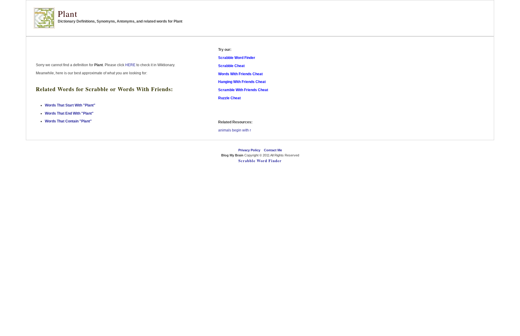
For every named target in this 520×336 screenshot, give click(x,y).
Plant (67, 13)
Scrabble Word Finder (260, 160)
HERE (130, 65)
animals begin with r (234, 130)
